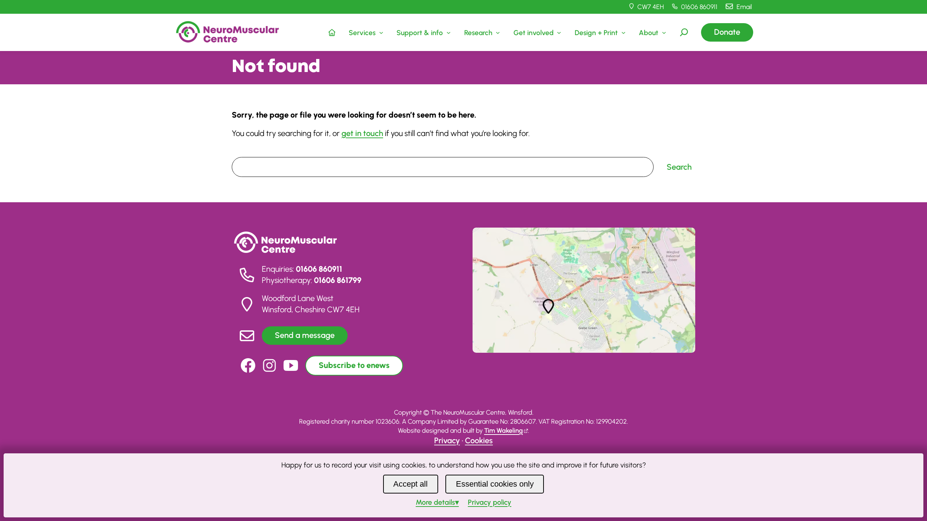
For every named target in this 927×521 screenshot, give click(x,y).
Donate (727, 32)
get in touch (362, 133)
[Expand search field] (684, 32)
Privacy (447, 440)
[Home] (332, 32)
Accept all (410, 483)
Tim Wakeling (503, 431)
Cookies (479, 440)
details (435, 502)
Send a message (305, 335)
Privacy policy (489, 502)
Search (242, 152)
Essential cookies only (495, 483)
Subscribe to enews (354, 365)
